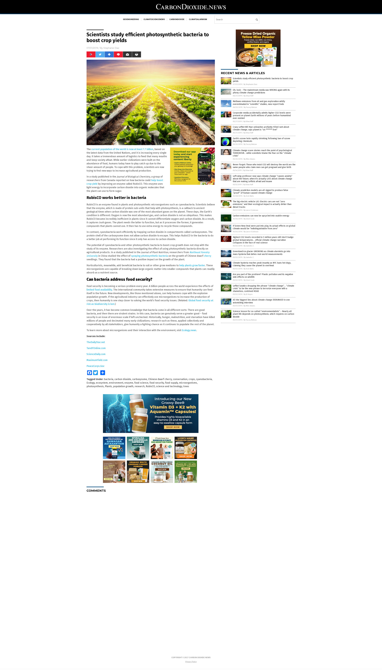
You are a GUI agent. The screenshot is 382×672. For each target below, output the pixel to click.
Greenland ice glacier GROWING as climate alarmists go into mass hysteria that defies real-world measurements (261, 252)
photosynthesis (95, 386)
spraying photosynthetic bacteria (149, 255)
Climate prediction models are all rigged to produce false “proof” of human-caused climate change (260, 191)
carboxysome (139, 379)
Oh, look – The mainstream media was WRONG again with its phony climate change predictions (261, 91)
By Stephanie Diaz (250, 84)
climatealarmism (198, 19)
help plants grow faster (192, 265)
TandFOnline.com (96, 348)
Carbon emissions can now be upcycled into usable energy (261, 215)
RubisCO (150, 386)
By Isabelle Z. (249, 246)
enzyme (128, 382)
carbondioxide (176, 19)
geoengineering (131, 19)
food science (141, 382)
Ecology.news (189, 330)
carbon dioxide (122, 379)
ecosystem (102, 382)
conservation (180, 379)
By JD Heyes (248, 294)
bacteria (108, 379)
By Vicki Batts (249, 196)
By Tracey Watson (250, 107)
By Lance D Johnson (251, 210)
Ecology (91, 382)
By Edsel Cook (249, 219)
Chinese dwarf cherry (160, 379)
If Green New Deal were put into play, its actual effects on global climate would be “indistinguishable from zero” (264, 227)
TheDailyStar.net (96, 342)
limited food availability (99, 289)
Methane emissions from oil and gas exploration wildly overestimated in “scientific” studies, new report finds (259, 102)
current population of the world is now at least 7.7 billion (122, 149)
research (140, 386)
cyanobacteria (204, 379)
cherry (207, 255)
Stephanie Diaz (111, 48)
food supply (171, 382)
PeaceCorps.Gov (95, 366)
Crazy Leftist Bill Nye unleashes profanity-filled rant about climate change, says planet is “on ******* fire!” (261, 128)
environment (116, 382)
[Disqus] (151, 532)
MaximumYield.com (97, 360)
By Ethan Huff (248, 96)
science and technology (169, 386)
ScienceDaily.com (96, 354)
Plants (108, 386)
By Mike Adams (249, 159)
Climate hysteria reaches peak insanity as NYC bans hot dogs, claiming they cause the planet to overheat (262, 264)
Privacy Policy (191, 662)
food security (157, 382)
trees (186, 386)
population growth (123, 386)
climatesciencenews (154, 19)
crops (192, 379)
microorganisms (188, 382)
